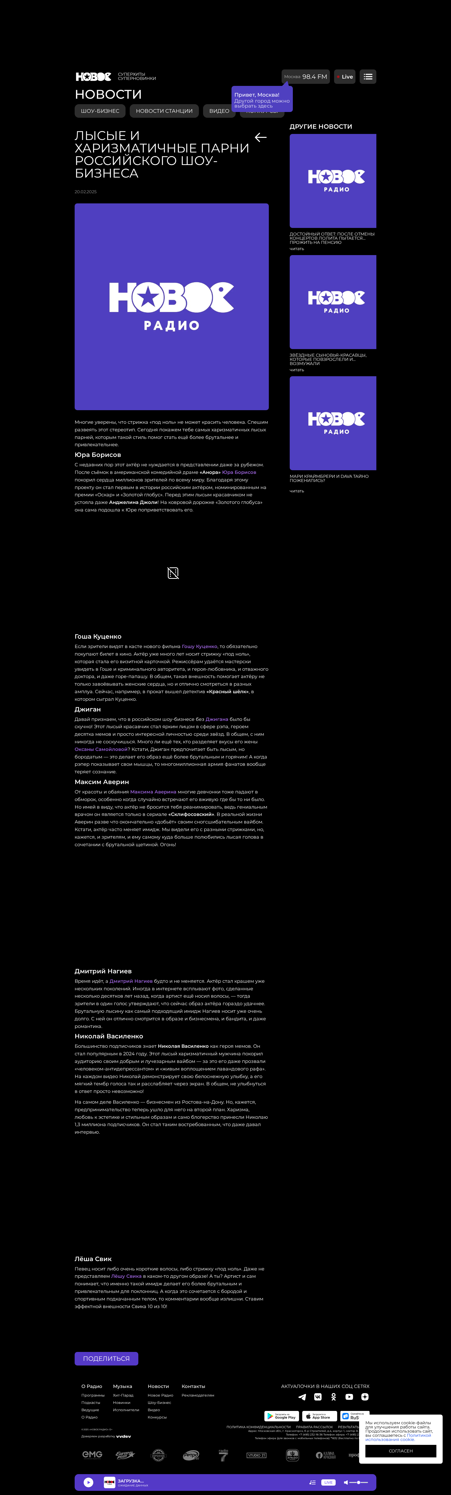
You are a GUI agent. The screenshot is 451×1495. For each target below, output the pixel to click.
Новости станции (164, 111)
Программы (93, 1395)
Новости (158, 1386)
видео (219, 111)
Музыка (122, 1386)
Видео (154, 1410)
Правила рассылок (314, 1427)
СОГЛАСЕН (401, 1451)
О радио (89, 1417)
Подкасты (90, 1402)
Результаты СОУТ (354, 1427)
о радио (91, 1386)
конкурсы (157, 1417)
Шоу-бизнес (100, 111)
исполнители (126, 1410)
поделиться (106, 1358)
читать (297, 249)
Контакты (193, 1386)
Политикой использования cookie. (398, 1437)
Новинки (121, 1402)
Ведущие (90, 1410)
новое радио (160, 1395)
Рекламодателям (198, 1395)
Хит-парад (123, 1395)
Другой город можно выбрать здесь (262, 103)
